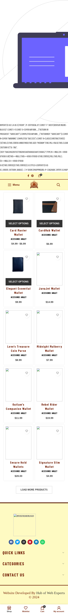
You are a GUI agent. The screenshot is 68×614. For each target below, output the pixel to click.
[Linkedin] (36, 542)
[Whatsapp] (42, 542)
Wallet (23, 239)
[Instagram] (23, 542)
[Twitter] (17, 542)
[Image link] (24, 524)
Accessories (15, 239)
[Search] (58, 184)
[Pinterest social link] (32, 175)
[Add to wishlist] (27, 199)
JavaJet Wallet (49, 288)
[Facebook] (11, 542)
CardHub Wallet (49, 230)
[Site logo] (34, 184)
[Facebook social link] (28, 175)
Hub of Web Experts (50, 593)
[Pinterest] (30, 542)
